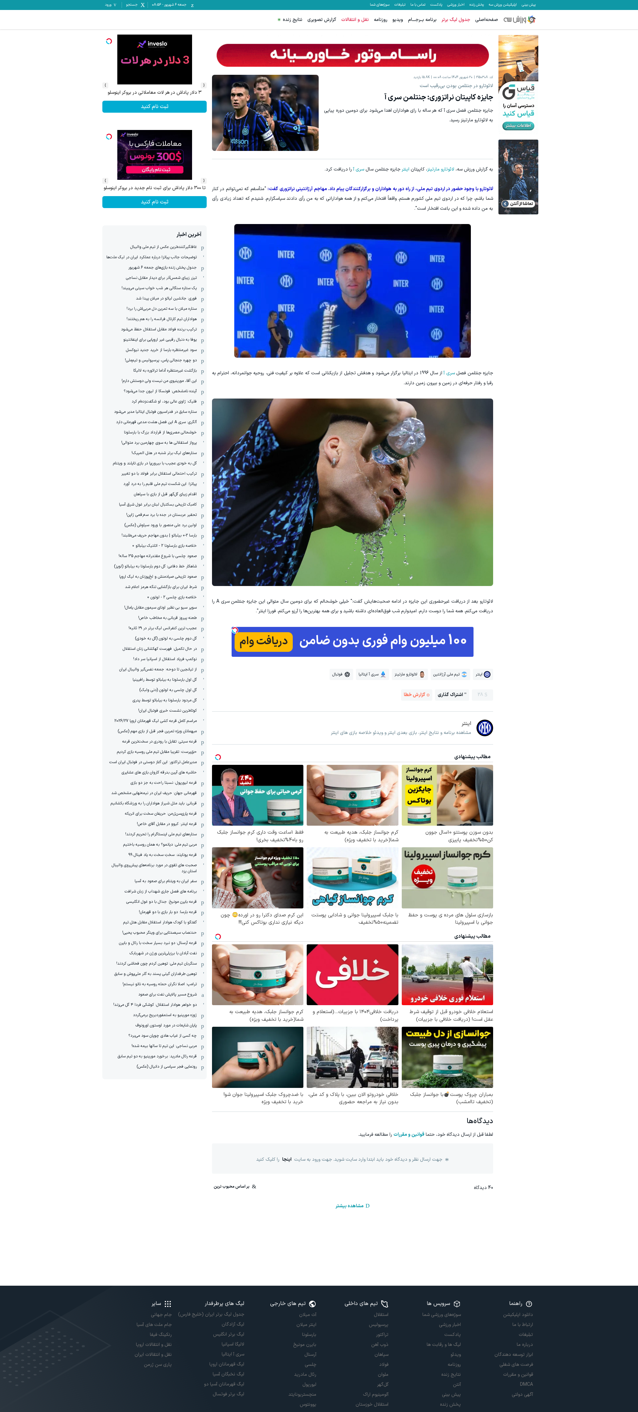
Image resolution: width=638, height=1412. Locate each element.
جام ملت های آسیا (154, 1324)
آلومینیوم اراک (375, 1394)
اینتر (405, 169)
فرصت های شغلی (516, 1364)
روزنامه (380, 19)
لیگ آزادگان (233, 1324)
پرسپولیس (378, 1324)
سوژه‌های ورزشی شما (441, 1314)
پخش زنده (477, 5)
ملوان (383, 1374)
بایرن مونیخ (304, 1344)
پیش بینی (529, 5)
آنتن (457, 1384)
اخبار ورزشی (456, 5)
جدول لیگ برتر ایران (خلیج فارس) (211, 1314)
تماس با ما (417, 5)
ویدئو (456, 1354)
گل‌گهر (382, 1384)
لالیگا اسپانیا (233, 1344)
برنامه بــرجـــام (422, 19)
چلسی (310, 1364)
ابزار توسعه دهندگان (513, 1354)
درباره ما (525, 1344)
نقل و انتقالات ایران (153, 1354)
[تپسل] (235, 630)
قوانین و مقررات (408, 1134)
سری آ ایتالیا (233, 1354)
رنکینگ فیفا (161, 1334)
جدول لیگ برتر (456, 19)
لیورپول (309, 1384)
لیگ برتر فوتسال (228, 1394)
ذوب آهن (379, 1344)
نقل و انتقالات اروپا (154, 1344)
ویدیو (397, 19)
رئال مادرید (305, 1374)
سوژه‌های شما (379, 5)
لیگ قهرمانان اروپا (226, 1364)
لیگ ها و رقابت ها (444, 1344)
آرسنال (310, 1354)
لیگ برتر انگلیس (228, 1334)
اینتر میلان (306, 1324)
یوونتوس (308, 1404)
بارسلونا (309, 1334)
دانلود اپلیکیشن (518, 1314)
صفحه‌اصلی (486, 19)
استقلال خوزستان (372, 1404)
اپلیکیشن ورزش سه (503, 5)
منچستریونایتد (302, 1394)
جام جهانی (161, 1314)
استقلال (381, 1314)
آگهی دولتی (522, 1394)
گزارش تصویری (321, 19)
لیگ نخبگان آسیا (228, 1374)
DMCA (526, 1384)
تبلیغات (399, 5)
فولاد (383, 1364)
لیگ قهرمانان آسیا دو (224, 1384)
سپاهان (381, 1354)
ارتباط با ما (522, 1324)
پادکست (436, 5)
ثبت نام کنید (154, 107)
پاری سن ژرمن (158, 1364)
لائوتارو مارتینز (440, 169)
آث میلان (307, 1314)
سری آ (358, 169)
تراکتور (382, 1334)
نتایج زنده (292, 19)
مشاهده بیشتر (350, 1206)
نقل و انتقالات (355, 19)
